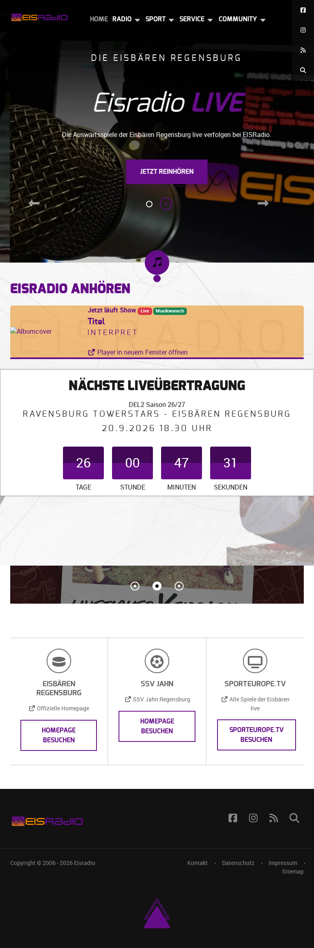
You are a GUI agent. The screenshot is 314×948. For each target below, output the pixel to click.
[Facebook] (303, 10)
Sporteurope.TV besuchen (256, 735)
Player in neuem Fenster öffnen (142, 352)
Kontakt (197, 863)
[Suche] (303, 70)
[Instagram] (303, 30)
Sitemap (293, 871)
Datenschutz (238, 863)
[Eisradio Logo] (39, 16)
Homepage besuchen (59, 735)
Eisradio (84, 863)
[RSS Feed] (303, 50)
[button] (134, 586)
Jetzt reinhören (157, 171)
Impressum (283, 863)
